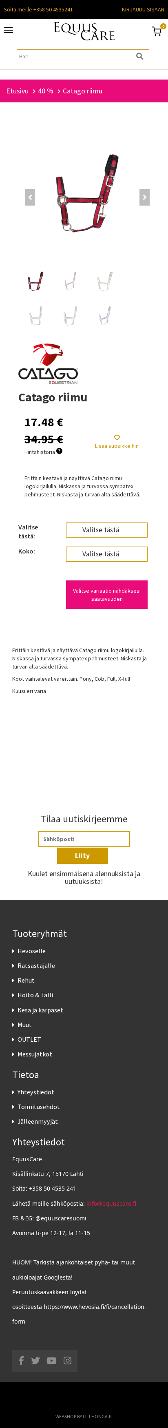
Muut (25, 1025)
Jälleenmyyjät (38, 1121)
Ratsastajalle (36, 965)
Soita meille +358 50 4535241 (38, 9)
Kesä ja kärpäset (40, 1010)
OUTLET (29, 1039)
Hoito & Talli (35, 995)
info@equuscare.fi (111, 1203)
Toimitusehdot (39, 1107)
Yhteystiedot (36, 1092)
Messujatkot (35, 1054)
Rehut (26, 980)
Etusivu (17, 90)
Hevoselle (32, 951)
